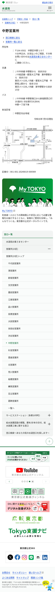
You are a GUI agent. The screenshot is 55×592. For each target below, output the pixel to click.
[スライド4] (29, 481)
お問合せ (6, 572)
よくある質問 (8, 577)
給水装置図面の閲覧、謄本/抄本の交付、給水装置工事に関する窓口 (26, 424)
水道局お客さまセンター (40, 56)
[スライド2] (24, 481)
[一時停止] (32, 481)
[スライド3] (27, 481)
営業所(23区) (12, 248)
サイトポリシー (19, 572)
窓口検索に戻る (13, 37)
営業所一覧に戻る (14, 41)
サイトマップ (22, 577)
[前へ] (9, 482)
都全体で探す (47, 2)
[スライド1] (22, 481)
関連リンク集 (37, 577)
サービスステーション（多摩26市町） (23, 415)
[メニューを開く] (50, 9)
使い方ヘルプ (35, 572)
